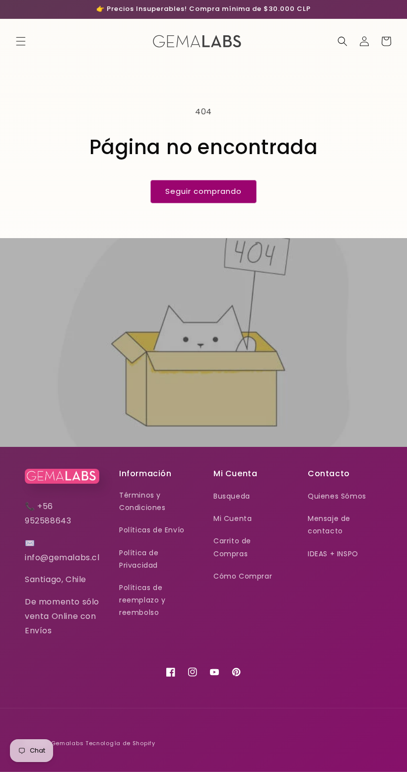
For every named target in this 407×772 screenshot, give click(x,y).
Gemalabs (67, 743)
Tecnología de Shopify (120, 743)
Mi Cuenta (232, 518)
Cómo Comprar (242, 576)
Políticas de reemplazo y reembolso (142, 600)
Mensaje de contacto (329, 525)
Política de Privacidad (139, 559)
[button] (21, 41)
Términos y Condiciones (142, 501)
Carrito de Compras (232, 547)
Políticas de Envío (152, 530)
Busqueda (231, 496)
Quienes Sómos (337, 496)
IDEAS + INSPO (333, 554)
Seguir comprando (203, 191)
